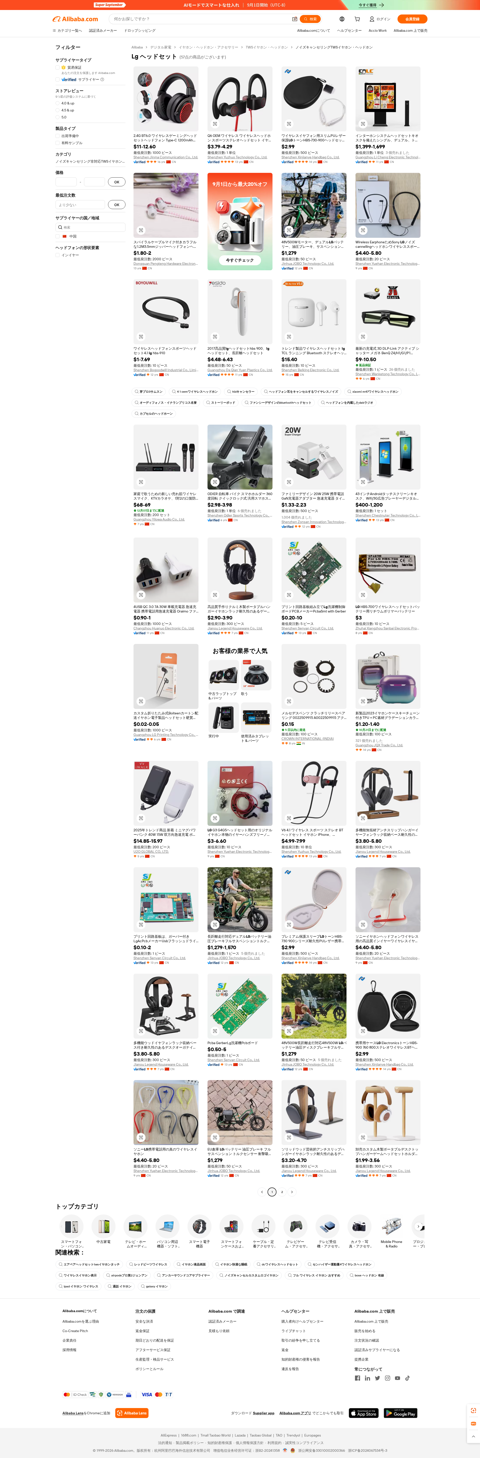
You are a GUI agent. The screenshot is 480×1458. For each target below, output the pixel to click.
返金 (285, 1350)
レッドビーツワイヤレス (150, 1264)
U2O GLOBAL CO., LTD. (151, 852)
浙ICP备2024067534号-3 (367, 1451)
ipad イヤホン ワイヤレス (81, 1286)
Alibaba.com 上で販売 (371, 1321)
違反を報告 (290, 1369)
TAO (279, 1435)
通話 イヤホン (122, 1286)
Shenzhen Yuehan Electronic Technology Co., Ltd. (388, 264)
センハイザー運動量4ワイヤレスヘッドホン (342, 1264)
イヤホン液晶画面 (194, 1264)
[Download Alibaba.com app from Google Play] (401, 1413)
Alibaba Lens (73, 1413)
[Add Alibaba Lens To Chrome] (131, 1413)
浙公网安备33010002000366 (321, 1451)
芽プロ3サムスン (151, 391)
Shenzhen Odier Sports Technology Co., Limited (240, 515)
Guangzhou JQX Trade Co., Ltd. (379, 745)
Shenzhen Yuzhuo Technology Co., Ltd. (237, 157)
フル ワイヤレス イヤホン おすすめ (316, 1275)
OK (116, 182)
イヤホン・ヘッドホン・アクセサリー (208, 47)
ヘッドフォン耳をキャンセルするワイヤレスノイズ (303, 391)
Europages (312, 1435)
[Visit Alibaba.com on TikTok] (407, 1378)
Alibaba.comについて (79, 1311)
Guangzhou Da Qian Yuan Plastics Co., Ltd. (240, 370)
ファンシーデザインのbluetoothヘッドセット (281, 402)
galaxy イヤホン (157, 1286)
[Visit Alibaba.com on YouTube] (397, 1378)
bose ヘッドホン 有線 (369, 1275)
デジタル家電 (160, 47)
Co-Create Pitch (75, 1331)
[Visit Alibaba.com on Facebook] (357, 1378)
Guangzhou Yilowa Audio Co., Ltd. (159, 519)
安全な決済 (144, 1321)
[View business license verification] (285, 1450)
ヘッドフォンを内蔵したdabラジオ (349, 402)
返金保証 (143, 1331)
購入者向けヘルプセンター (303, 1321)
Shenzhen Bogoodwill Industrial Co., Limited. (166, 370)
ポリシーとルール (150, 1369)
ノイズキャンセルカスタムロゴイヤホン (251, 1275)
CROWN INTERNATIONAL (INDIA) (308, 739)
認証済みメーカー (222, 1321)
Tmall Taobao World (215, 1435)
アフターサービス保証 (153, 1350)
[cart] (358, 20)
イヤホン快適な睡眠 (233, 1264)
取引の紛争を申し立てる (301, 1340)
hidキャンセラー (243, 391)
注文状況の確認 (366, 1340)
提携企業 (361, 1359)
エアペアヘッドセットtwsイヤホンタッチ (92, 1264)
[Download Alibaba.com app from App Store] (364, 1413)
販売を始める (365, 1331)
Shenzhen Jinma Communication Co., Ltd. (166, 157)
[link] (473, 1410)
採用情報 (69, 1350)
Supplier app (263, 1413)
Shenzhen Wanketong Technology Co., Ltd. (388, 374)
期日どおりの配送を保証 (155, 1340)
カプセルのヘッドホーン (156, 413)
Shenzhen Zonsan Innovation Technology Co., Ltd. (314, 522)
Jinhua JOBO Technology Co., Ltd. (308, 264)
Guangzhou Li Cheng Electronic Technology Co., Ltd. (388, 157)
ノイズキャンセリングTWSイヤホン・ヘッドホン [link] (334, 47)
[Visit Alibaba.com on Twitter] (377, 1378)
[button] (295, 19)
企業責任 (69, 1340)
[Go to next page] (292, 1191)
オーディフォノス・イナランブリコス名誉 (168, 402)
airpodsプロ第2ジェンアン (129, 1275)
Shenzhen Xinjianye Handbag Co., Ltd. (311, 157)
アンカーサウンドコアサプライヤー (186, 1275)
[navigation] (91, 620)
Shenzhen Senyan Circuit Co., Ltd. (308, 628)
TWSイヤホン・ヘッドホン (267, 47)
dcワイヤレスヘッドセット (280, 1264)
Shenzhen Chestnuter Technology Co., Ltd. (388, 515)
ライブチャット (294, 1331)
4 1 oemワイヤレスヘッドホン (197, 391)
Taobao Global (261, 1435)
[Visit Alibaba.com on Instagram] (387, 1378)
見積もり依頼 (219, 1331)
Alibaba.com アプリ (295, 1413)
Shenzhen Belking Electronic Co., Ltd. (310, 370)
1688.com (188, 1435)
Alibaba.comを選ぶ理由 (80, 1321)
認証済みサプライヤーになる (377, 1350)
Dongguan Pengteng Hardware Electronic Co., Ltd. (166, 264)
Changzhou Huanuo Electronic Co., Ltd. (164, 628)
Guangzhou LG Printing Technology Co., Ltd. (166, 735)
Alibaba (137, 47)
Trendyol (293, 1435)
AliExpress (169, 1435)
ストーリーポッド (223, 402)
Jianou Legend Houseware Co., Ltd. (235, 628)
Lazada (240, 1435)
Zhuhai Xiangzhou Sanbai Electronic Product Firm (388, 628)
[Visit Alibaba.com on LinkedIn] (367, 1378)
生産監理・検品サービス (155, 1359)
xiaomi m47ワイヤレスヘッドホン (375, 391)
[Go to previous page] (262, 1191)
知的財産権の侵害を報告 (301, 1359)
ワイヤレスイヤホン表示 (80, 1275)
